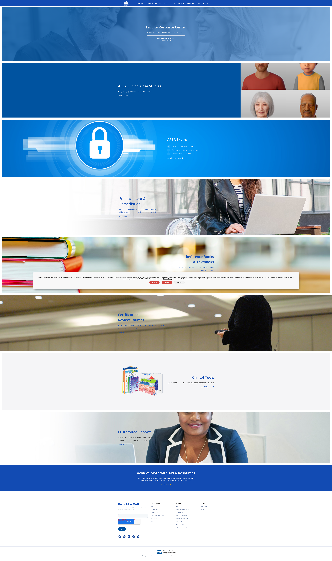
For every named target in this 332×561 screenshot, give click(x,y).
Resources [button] (190, 3)
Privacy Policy (179, 521)
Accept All (154, 282)
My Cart (202, 509)
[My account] (207, 3)
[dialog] (166, 280)
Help (177, 506)
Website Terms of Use (182, 518)
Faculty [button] (180, 3)
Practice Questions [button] (153, 3)
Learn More (122, 95)
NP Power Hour (180, 512)
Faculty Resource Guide (165, 38)
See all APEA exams (174, 158)
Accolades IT (186, 556)
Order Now (165, 41)
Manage (179, 282)
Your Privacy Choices (181, 527)
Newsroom (154, 518)
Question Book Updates (182, 509)
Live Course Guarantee (157, 515)
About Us (153, 506)
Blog (152, 521)
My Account (203, 506)
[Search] (199, 3)
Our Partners (154, 509)
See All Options (207, 387)
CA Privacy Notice (180, 524)
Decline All (167, 282)
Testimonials (154, 512)
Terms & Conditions (181, 515)
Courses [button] (140, 3)
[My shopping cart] (203, 3)
